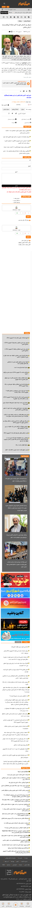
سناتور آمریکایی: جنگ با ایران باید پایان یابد (19, 782)
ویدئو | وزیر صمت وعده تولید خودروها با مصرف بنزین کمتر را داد (15, 403)
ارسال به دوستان (11, 119)
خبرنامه (13, 123)
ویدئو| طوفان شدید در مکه (22, 445)
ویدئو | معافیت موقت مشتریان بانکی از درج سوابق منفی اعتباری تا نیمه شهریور (16, 378)
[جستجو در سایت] (4, 4)
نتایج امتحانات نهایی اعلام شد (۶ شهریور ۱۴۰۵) (17, 338)
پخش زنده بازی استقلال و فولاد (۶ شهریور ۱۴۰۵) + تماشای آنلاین (16, 350)
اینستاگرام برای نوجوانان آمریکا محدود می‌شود (18, 848)
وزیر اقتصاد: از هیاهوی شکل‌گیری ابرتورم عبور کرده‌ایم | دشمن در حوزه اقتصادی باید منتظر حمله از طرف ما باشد (15, 763)
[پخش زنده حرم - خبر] (15, 624)
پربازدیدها (22, 906)
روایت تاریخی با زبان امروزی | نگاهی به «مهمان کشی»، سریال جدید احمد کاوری (14, 83)
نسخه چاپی (26, 123)
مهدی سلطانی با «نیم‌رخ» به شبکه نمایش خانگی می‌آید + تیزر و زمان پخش (16, 810)
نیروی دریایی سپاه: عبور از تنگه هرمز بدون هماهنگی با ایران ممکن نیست (15, 786)
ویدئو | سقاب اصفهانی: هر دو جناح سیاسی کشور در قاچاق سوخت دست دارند (15, 715)
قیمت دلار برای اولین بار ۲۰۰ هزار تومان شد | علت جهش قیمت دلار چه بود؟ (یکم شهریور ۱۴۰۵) (15, 740)
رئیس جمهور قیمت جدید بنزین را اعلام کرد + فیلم (16, 450)
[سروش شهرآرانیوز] (11, 17)
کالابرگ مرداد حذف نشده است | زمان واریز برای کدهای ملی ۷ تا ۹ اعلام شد (15, 664)
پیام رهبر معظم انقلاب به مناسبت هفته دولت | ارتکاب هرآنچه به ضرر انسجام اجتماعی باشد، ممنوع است (16, 415)
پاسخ (28, 217)
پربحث (25, 642)
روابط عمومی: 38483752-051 (23, 889)
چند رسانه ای (9, 906)
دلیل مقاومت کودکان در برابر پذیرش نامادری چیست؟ (17, 828)
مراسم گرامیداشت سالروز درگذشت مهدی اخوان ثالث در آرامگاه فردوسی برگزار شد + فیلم (16, 480)
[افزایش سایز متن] (26, 91)
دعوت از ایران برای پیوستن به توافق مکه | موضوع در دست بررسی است (16, 710)
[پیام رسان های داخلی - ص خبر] (15, 593)
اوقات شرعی (27, 865)
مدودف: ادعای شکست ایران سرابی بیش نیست (18, 775)
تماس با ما (20, 858)
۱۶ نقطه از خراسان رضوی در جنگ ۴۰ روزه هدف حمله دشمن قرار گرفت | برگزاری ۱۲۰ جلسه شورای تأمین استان (15, 734)
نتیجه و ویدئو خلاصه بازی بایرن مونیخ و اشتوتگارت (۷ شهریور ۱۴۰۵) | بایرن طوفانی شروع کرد (17, 796)
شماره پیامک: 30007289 (25, 892)
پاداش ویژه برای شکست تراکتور (21, 745)
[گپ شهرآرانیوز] (14, 17)
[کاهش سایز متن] (20, 91)
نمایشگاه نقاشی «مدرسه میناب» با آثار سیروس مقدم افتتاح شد (16, 819)
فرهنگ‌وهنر (27, 21)
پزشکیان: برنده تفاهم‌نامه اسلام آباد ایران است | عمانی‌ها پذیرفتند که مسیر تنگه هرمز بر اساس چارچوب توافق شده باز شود (16, 439)
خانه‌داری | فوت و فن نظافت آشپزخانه (19, 647)
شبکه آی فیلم (15, 109)
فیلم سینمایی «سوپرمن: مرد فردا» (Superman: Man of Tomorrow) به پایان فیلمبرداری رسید (16, 831)
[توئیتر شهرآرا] (7, 17)
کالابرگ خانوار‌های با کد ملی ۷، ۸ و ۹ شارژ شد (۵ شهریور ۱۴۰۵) (15, 750)
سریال (22, 109)
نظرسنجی (15, 865)
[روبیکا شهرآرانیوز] (21, 17)
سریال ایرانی (6, 109)
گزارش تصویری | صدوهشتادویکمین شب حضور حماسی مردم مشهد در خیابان (16, 841)
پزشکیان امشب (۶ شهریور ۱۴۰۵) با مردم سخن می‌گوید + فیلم (15, 373)
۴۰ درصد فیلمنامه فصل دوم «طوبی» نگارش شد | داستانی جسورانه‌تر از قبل (15, 756)
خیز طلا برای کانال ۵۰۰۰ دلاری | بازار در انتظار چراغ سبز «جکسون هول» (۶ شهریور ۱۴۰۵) (15, 422)
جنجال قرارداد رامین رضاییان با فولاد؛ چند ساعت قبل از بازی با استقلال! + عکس (15, 356)
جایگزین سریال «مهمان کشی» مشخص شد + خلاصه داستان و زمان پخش (17, 132)
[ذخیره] (29, 91)
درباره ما (26, 858)
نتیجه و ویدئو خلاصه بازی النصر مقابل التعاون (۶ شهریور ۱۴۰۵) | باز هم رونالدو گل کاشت (16, 852)
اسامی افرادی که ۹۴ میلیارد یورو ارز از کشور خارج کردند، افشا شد (15, 671)
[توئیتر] (12, 113)
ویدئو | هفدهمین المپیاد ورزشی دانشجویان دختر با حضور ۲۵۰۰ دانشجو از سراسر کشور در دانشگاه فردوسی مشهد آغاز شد (16, 508)
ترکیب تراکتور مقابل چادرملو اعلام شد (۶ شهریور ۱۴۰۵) (16, 433)
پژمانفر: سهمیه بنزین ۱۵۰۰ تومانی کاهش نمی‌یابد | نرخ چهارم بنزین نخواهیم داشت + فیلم (16, 536)
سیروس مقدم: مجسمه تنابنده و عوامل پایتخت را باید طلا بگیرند (15, 683)
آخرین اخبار (28, 906)
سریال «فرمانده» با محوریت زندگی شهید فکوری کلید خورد (16, 137)
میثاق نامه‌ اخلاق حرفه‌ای (10, 858)
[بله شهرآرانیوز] (29, 17)
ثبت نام (3, 7)
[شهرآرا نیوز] (24, 3)
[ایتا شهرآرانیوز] (18, 17)
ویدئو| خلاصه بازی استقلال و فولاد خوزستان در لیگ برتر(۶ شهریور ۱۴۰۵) (16, 385)
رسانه (20, 21)
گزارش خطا (4, 105)
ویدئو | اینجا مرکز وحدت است (21, 367)
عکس (3, 906)
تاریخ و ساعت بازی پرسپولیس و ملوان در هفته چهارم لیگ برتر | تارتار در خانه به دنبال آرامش (16, 800)
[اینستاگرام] (15, 603)
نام (30, 160)
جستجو (8, 865)
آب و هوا (7, 861)
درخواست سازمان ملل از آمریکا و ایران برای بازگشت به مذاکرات (17, 824)
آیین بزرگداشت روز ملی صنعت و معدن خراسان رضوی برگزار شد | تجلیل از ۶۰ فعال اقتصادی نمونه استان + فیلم (17, 564)
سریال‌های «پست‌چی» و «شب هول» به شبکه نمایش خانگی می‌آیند (15, 805)
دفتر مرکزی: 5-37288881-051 (23, 884)
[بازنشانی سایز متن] (23, 91)
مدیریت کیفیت (24, 861)
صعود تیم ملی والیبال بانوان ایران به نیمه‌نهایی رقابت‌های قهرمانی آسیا (17, 362)
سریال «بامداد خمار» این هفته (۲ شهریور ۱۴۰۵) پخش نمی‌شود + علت (16, 652)
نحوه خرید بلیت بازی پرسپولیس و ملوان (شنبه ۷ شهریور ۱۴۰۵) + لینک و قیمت (17, 391)
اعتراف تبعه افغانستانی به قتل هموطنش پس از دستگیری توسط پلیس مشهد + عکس (15, 677)
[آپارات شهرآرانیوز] (25, 17)
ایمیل (29, 166)
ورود (8, 7)
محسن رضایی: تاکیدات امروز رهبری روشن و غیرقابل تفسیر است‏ (16, 791)
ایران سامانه (19, 899)
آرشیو (17, 861)
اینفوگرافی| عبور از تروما (23, 772)
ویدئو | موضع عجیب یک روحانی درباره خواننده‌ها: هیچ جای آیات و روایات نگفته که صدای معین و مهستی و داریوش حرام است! (15, 690)
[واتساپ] (9, 113)
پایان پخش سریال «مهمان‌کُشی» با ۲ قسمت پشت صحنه (16, 147)
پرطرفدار (18, 642)
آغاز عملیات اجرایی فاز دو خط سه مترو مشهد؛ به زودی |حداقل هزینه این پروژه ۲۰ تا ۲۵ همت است (15, 658)
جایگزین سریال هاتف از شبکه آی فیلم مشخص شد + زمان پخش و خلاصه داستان (16, 152)
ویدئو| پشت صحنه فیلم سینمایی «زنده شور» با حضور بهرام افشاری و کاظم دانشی (15, 409)
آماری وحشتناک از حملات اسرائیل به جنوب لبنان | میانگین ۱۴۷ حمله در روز (16, 778)
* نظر (16, 172)
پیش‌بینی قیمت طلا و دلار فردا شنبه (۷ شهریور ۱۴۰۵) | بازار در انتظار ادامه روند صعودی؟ (15, 398)
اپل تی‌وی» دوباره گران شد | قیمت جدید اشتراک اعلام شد (15, 845)
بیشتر (4, 456)
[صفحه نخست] (15, 905)
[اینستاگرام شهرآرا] (3, 17)
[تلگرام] (16, 113)
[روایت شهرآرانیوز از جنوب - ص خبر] (15, 580)
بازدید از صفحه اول (25, 119)
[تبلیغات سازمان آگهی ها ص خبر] (15, 636)
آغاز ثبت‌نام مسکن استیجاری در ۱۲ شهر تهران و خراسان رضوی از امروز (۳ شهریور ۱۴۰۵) (15, 721)
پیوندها (12, 861)
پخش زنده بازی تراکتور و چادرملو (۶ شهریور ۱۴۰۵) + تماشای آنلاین (16, 343)
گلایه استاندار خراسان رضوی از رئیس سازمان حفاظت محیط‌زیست (16, 727)
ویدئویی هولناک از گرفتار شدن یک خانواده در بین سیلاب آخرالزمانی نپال (16, 427)
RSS (3, 865)
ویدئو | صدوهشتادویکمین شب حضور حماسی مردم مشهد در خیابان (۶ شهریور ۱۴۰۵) (16, 814)
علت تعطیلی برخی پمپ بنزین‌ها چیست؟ (19, 696)
